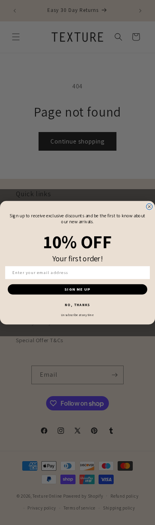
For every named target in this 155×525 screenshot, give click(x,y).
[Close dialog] (149, 206)
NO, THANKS (77, 304)
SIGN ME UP (77, 289)
